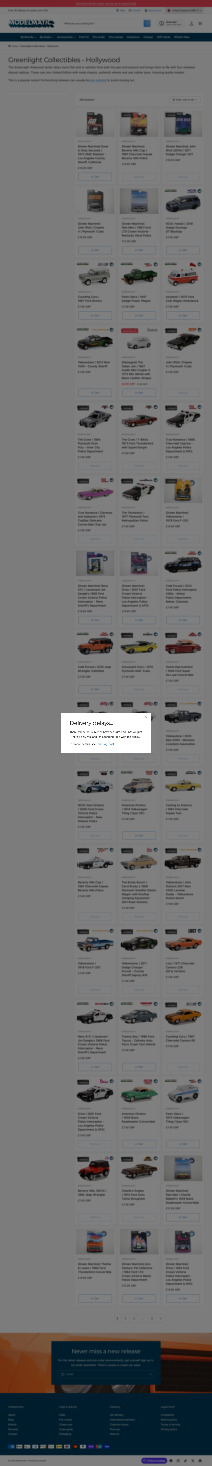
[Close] (146, 717)
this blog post (105, 744)
